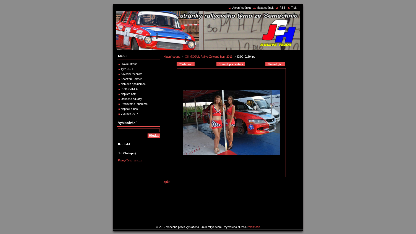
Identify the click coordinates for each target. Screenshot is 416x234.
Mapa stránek (265, 7)
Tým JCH (127, 69)
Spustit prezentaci (231, 64)
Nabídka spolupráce (133, 84)
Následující (275, 64)
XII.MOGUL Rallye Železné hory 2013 (208, 56)
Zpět (166, 182)
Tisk (294, 7)
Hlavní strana (172, 56)
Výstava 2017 (129, 113)
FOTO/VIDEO (129, 89)
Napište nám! (129, 94)
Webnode (254, 227)
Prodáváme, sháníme (134, 104)
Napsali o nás (129, 108)
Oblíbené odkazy (131, 99)
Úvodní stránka (241, 7)
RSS (282, 7)
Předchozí (185, 64)
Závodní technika (131, 74)
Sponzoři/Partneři (131, 79)
